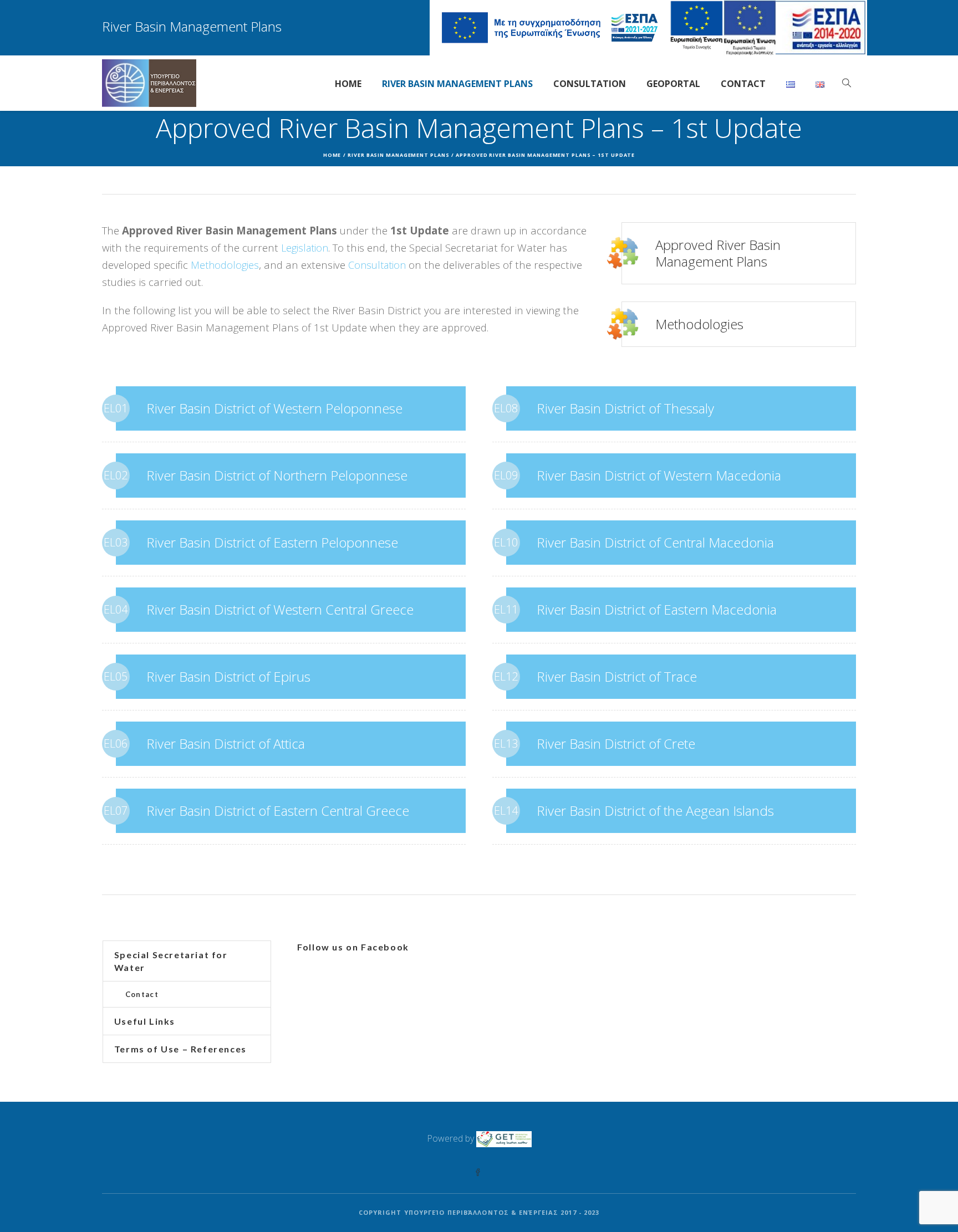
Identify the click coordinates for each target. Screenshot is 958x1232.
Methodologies (225, 265)
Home (332, 155)
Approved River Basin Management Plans (718, 253)
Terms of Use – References (180, 1049)
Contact (142, 994)
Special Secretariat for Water (171, 961)
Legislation (304, 247)
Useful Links (144, 1021)
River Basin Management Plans (398, 155)
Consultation (377, 265)
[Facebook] (477, 1172)
